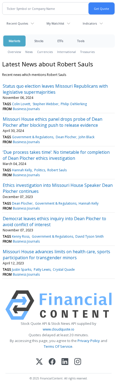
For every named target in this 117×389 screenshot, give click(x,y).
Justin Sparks (21, 269)
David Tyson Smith (89, 236)
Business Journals (26, 109)
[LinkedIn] (64, 362)
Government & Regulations (32, 137)
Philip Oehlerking (74, 104)
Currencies (45, 52)
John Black (86, 137)
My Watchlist (55, 23)
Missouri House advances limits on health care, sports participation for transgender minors (56, 255)
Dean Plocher (66, 137)
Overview (14, 52)
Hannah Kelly (22, 170)
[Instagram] (77, 362)
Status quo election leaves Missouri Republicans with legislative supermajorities (55, 89)
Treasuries (87, 52)
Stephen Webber (46, 104)
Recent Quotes (17, 23)
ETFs (60, 41)
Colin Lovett (21, 104)
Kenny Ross (20, 236)
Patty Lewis (42, 269)
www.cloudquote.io (58, 329)
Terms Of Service (58, 346)
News (29, 52)
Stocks (38, 41)
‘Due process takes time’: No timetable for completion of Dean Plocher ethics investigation (56, 155)
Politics (39, 170)
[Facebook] (52, 362)
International (66, 52)
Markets (14, 41)
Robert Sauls (57, 170)
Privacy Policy (89, 340)
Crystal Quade (64, 269)
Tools (80, 41)
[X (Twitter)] (39, 362)
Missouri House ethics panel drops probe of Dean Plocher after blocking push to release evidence (52, 122)
